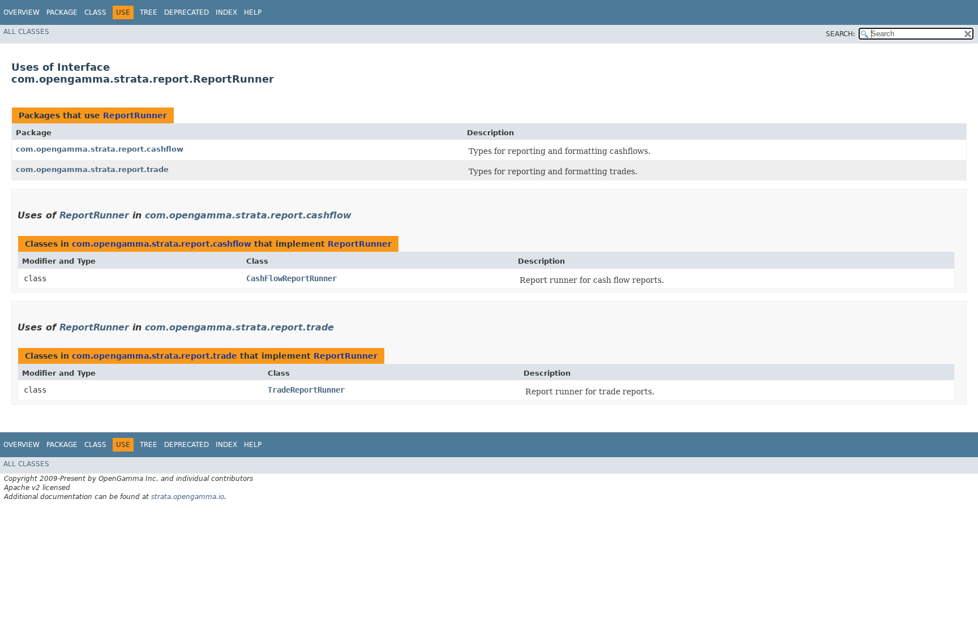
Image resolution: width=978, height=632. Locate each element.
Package (62, 12)
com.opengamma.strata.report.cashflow (99, 149)
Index (226, 12)
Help (252, 12)
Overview (21, 12)
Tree (148, 12)
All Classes (26, 32)
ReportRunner (135, 115)
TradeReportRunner (306, 389)
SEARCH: (840, 34)
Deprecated (186, 12)
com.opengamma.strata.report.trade (92, 169)
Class (95, 12)
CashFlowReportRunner (291, 278)
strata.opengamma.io (187, 497)
